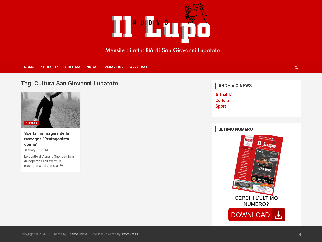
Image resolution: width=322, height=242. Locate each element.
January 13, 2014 (36, 150)
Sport (92, 67)
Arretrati (139, 67)
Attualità (49, 67)
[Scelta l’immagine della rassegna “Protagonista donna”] (50, 110)
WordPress (130, 234)
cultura (31, 123)
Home (29, 67)
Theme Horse (78, 234)
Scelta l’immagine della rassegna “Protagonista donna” (46, 139)
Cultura (72, 67)
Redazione (114, 67)
